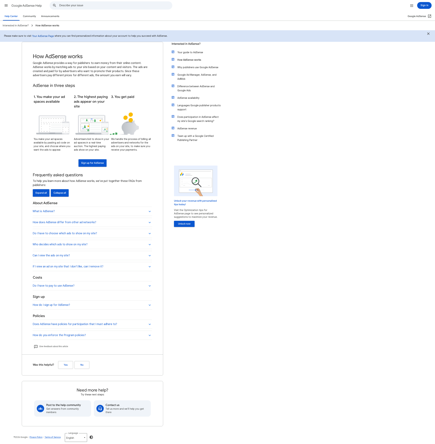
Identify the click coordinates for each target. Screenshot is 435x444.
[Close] (428, 34)
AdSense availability (188, 97)
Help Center (11, 16)
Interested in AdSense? (186, 44)
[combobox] (115, 5)
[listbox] (76, 437)
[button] (6, 5)
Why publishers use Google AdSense (197, 67)
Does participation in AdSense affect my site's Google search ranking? (198, 119)
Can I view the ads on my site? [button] (51, 255)
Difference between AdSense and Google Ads (196, 88)
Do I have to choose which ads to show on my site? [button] (65, 233)
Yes (66, 364)
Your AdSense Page (43, 36)
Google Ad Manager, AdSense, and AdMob (196, 76)
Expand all (41, 192)
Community (29, 16)
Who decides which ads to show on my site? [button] (60, 244)
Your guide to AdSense (190, 52)
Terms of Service (53, 437)
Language (73, 433)
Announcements (50, 16)
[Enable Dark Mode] (91, 437)
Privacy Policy (36, 437)
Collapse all (60, 192)
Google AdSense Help (26, 5)
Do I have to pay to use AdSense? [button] (54, 285)
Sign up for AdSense (92, 162)
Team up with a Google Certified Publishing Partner (195, 138)
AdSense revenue (187, 128)
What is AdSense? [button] (44, 211)
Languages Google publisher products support (199, 107)
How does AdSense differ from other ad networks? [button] (64, 222)
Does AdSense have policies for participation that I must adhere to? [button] (75, 324)
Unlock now (184, 223)
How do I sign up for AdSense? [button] (51, 305)
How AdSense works (189, 59)
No (81, 364)
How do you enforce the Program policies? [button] (59, 335)
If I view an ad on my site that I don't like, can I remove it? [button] (68, 266)
